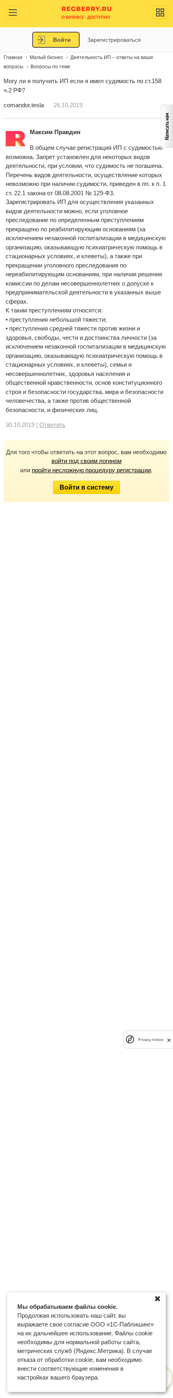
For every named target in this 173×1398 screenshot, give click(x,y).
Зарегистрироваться (114, 40)
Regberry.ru (87, 12)
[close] (169, 1039)
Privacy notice (150, 1039)
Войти (62, 40)
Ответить (52, 424)
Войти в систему (86, 487)
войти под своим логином (86, 460)
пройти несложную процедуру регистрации (91, 470)
